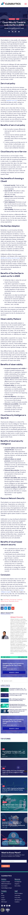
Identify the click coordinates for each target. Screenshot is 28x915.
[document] (14, 457)
